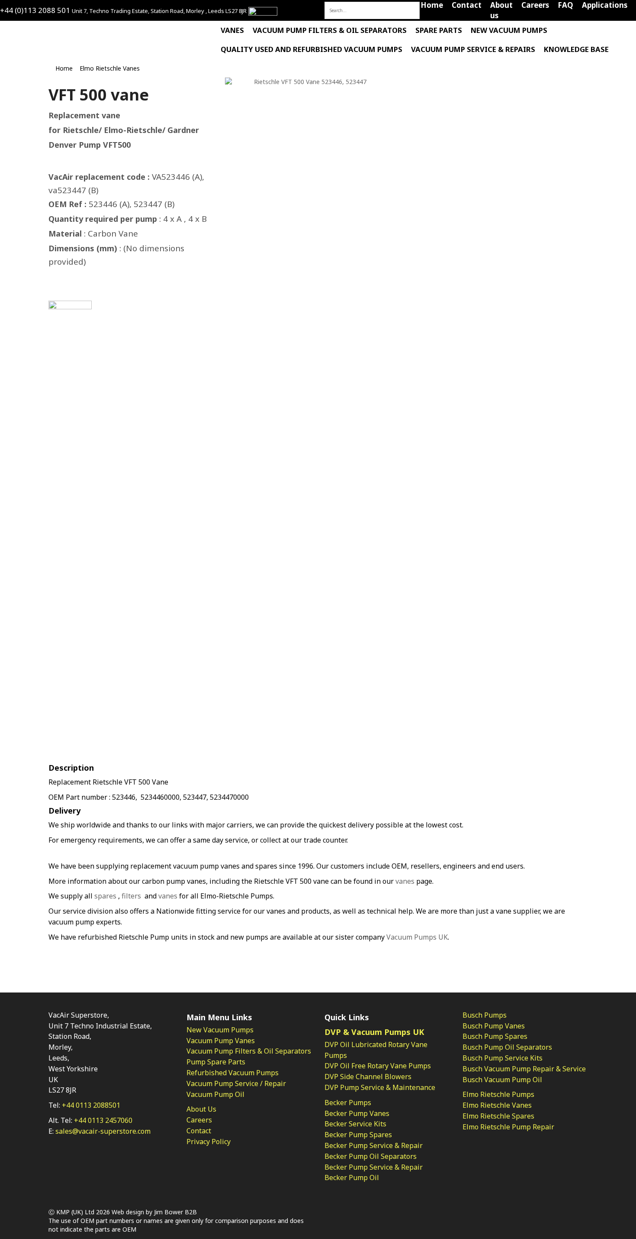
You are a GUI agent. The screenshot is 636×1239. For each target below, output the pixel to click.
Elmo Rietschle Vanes (110, 68)
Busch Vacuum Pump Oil (502, 1079)
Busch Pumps (485, 1015)
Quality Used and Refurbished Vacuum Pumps (311, 49)
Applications (604, 5)
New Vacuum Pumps (509, 30)
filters (131, 896)
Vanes (232, 30)
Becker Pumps (347, 1102)
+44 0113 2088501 (91, 1105)
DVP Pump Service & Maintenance (379, 1087)
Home (432, 5)
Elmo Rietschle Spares (498, 1116)
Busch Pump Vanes (494, 1026)
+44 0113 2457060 (103, 1120)
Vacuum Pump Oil (215, 1094)
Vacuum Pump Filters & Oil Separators (330, 30)
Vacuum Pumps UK (417, 937)
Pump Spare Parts (215, 1062)
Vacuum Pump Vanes (220, 1040)
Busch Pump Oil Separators (507, 1047)
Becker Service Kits (355, 1124)
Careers (535, 5)
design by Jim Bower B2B (160, 1212)
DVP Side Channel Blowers (367, 1076)
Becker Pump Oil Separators (370, 1156)
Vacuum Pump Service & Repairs (473, 49)
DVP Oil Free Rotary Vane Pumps (377, 1065)
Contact (467, 5)
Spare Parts (438, 30)
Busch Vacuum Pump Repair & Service (524, 1069)
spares (105, 896)
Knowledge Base (576, 49)
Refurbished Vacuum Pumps (232, 1072)
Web (118, 1212)
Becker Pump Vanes (356, 1113)
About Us (201, 1109)
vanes (404, 881)
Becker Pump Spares (358, 1134)
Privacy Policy (208, 1141)
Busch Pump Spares (495, 1036)
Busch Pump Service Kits (503, 1058)
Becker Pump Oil (351, 1177)
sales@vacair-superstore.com (103, 1131)
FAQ (565, 5)
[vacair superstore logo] (44, 30)
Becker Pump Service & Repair (373, 1145)
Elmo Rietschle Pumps (498, 1094)
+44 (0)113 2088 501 (35, 10)
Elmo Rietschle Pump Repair (508, 1127)
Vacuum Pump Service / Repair (236, 1083)
